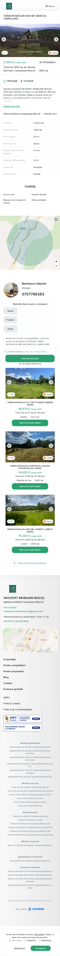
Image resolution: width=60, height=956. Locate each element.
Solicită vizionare (30, 358)
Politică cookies (11, 703)
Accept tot (41, 948)
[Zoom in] (56, 261)
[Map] (30, 243)
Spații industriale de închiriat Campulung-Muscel (30, 875)
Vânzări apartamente (30, 743)
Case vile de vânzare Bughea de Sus (30, 802)
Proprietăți (9, 659)
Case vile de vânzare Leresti (30, 798)
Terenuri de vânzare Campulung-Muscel (30, 816)
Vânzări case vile (30, 783)
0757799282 (33, 294)
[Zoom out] (56, 266)
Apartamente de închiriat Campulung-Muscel (30, 861)
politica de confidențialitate (35, 352)
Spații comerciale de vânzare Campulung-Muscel (30, 845)
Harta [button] (54, 52)
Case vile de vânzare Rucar (30, 806)
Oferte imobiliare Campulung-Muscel (21, 113)
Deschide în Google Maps (16, 621)
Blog (6, 677)
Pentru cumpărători (14, 665)
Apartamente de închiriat (30, 857)
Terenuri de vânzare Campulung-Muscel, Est (30, 823)
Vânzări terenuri (30, 812)
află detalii (39, 934)
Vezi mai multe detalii (30, 423)
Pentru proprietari (13, 671)
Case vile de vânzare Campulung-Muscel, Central (30, 791)
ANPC (6, 697)
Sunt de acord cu (27, 352)
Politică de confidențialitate (17, 709)
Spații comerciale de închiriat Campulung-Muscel (30, 871)
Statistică (31, 940)
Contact (7, 683)
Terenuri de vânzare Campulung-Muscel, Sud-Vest (30, 835)
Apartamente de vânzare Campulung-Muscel (30, 747)
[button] (4, 39)
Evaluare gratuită (13, 689)
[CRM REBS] (36, 909)
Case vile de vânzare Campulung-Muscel (30, 787)
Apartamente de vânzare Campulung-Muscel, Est (30, 777)
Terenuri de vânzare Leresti (30, 820)
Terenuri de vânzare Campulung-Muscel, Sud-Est (30, 827)
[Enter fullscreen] (56, 219)
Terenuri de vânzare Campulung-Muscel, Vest (30, 831)
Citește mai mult (11, 106)
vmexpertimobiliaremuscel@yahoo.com (23, 611)
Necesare (17, 940)
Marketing (46, 940)
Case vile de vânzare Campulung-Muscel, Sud (30, 794)
